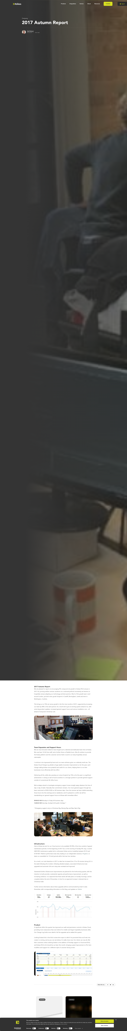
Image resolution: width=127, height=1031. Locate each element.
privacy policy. (63, 1024)
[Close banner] (115, 1019)
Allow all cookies (104, 1021)
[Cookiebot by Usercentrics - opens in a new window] (17, 1028)
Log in (123, 3)
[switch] (47, 1028)
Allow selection (104, 1025)
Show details (78, 1028)
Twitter (80, 889)
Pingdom (85, 854)
